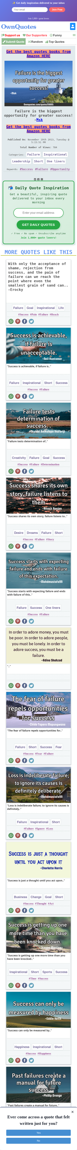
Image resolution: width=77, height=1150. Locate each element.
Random (37, 42)
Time (33, 978)
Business (20, 897)
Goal (30, 308)
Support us (12, 35)
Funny (57, 35)
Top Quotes (56, 42)
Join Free (57, 9)
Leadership (21, 161)
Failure (33, 154)
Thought (41, 903)
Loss (50, 828)
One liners (56, 161)
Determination (50, 464)
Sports (47, 972)
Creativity (19, 458)
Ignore (41, 828)
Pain (34, 314)
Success (27, 169)
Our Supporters (36, 35)
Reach (55, 314)
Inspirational (55, 154)
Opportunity (61, 169)
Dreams (32, 533)
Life (61, 308)
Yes (39, 1132)
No (38, 1140)
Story (51, 539)
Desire (18, 533)
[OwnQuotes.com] (21, 23)
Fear (59, 747)
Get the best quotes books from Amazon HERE (38, 53)
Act (51, 903)
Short (38, 161)
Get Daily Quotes (38, 225)
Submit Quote (15, 42)
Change (36, 897)
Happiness (22, 1047)
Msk (39, 120)
